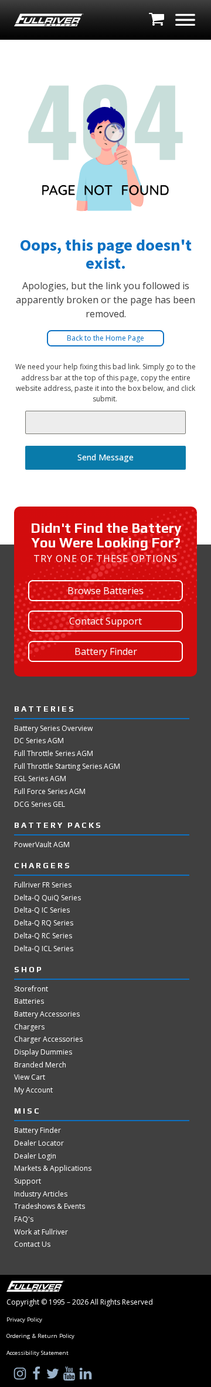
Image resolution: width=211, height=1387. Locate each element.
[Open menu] (185, 20)
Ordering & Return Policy (40, 1336)
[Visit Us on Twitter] (54, 1374)
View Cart (29, 1077)
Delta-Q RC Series (43, 936)
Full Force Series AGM (50, 791)
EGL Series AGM (40, 778)
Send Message (105, 457)
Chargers (29, 1027)
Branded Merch (40, 1065)
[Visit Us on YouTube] (70, 1374)
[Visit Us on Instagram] (21, 1374)
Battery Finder (105, 651)
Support (27, 1181)
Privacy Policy (24, 1319)
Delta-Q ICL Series (43, 948)
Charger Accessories (48, 1039)
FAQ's (23, 1219)
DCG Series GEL (39, 804)
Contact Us (32, 1244)
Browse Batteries (105, 590)
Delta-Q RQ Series (43, 923)
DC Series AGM (39, 740)
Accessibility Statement (37, 1353)
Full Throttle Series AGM (53, 753)
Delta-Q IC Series (42, 910)
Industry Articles (40, 1194)
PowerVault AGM (42, 844)
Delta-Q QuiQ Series (47, 898)
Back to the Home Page (105, 338)
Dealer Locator (39, 1143)
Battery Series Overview (53, 728)
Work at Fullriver (41, 1232)
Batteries (29, 1001)
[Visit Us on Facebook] (37, 1374)
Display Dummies (43, 1052)
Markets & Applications (52, 1168)
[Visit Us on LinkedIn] (87, 1374)
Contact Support (105, 621)
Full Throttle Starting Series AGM (67, 766)
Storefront (31, 989)
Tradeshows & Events (49, 1206)
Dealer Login (35, 1156)
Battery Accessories (47, 1014)
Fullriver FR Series (43, 885)
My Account (33, 1090)
